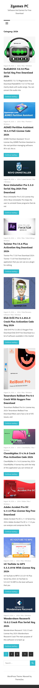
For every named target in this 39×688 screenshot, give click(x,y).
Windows (29, 66)
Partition (28, 121)
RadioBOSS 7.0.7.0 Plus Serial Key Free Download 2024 (18, 72)
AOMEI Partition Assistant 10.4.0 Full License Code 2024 (18, 131)
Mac (23, 66)
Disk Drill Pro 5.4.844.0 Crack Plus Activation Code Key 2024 (19, 321)
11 (25, 654)
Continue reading (11, 96)
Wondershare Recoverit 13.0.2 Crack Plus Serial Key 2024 (19, 622)
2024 (19, 66)
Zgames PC (19, 6)
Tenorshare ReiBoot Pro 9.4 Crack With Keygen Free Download (19, 399)
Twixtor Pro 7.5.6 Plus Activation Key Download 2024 (18, 247)
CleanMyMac (26, 447)
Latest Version (26, 179)
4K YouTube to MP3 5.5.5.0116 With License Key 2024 (19, 567)
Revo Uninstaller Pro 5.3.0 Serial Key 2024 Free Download (18, 188)
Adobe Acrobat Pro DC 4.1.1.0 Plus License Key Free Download (19, 510)
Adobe (24, 501)
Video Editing (30, 238)
